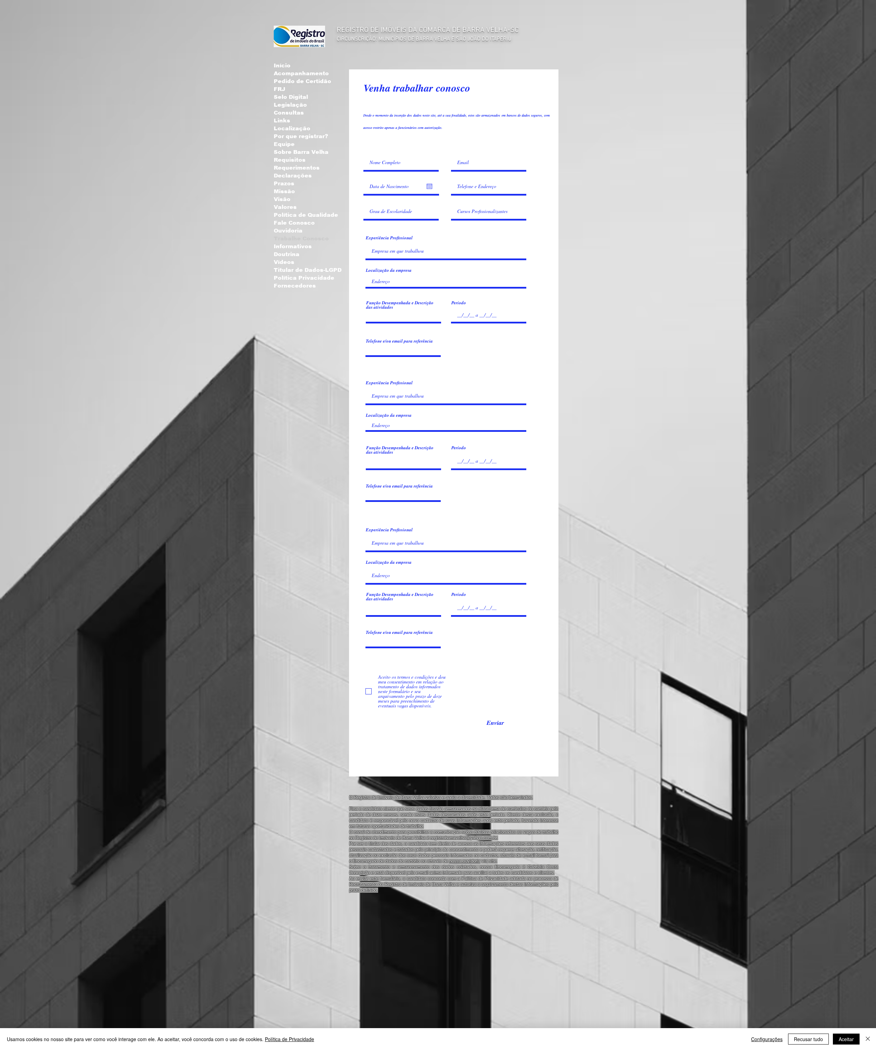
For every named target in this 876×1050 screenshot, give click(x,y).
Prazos (284, 183)
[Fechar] (868, 1039)
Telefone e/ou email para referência (399, 341)
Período (458, 303)
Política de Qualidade (306, 215)
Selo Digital (291, 97)
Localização (292, 128)
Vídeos (284, 262)
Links (282, 120)
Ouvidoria (288, 231)
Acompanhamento (301, 73)
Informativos (293, 246)
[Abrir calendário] (429, 186)
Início (282, 65)
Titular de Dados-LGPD (308, 270)
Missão (284, 191)
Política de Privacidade (289, 1039)
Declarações (293, 175)
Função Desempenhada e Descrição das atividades (400, 305)
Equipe (284, 144)
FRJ (279, 89)
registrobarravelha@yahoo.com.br (463, 837)
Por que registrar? (301, 136)
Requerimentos (297, 168)
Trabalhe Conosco (301, 238)
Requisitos (290, 160)
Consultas (289, 113)
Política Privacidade (304, 278)
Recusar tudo (808, 1039)
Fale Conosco (294, 223)
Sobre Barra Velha (301, 152)
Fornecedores (295, 286)
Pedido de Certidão (302, 81)
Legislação (290, 105)
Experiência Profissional (389, 238)
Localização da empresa (389, 270)
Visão (282, 199)
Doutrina (286, 254)
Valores (285, 207)
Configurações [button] (767, 1039)
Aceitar (846, 1039)
